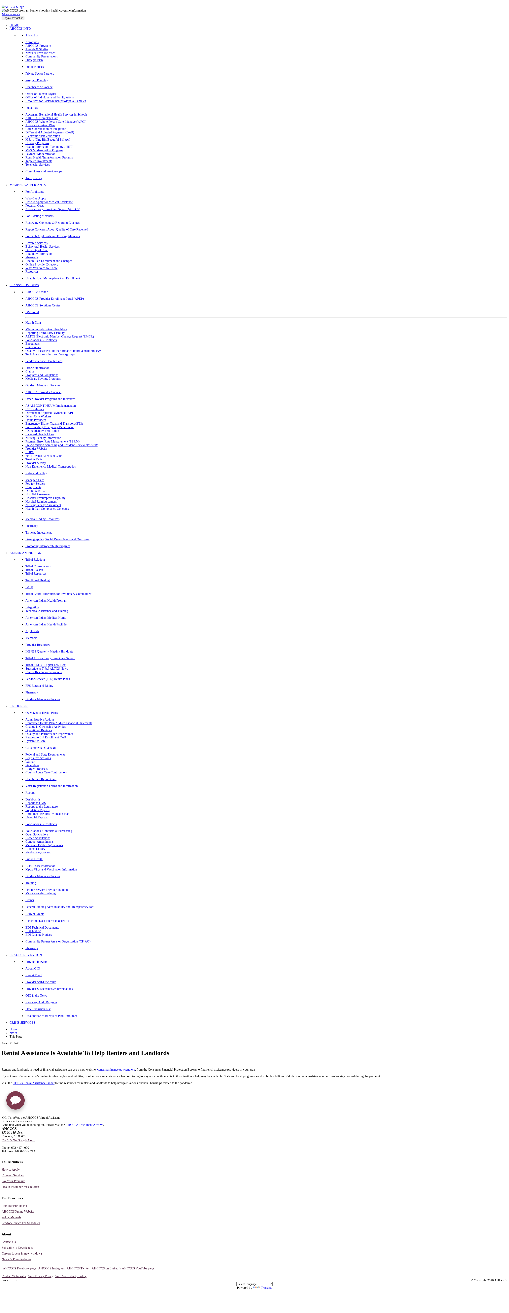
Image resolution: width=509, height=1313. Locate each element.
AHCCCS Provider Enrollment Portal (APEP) (54, 298)
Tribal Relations (35, 559)
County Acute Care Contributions (46, 772)
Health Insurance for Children (20, 1187)
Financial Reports (36, 817)
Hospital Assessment (38, 494)
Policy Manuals (11, 1217)
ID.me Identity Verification (42, 430)
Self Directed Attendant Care (43, 455)
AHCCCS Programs (38, 45)
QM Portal (32, 312)
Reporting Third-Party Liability (45, 333)
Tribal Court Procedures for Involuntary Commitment (58, 593)
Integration (32, 607)
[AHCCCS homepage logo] (13, 7)
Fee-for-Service (35, 483)
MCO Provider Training (40, 893)
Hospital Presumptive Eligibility (45, 498)
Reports (30, 792)
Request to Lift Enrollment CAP (45, 737)
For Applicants (34, 191)
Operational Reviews (38, 730)
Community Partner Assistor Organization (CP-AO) (57, 941)
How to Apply (11, 1169)
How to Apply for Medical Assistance (49, 202)
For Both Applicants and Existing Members (52, 236)
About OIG (32, 968)
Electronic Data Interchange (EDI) (47, 920)
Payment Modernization (40, 154)
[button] (15, 1102)
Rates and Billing (36, 473)
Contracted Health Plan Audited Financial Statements (58, 723)
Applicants (32, 631)
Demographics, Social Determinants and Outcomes (57, 539)
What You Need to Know (41, 268)
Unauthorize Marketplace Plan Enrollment (51, 1015)
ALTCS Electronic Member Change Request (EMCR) (59, 336)
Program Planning (36, 80)
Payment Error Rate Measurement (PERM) (52, 441)
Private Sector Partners (39, 73)
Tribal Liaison (34, 570)
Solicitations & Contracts (41, 340)
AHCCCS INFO (20, 28)
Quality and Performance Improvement (49, 733)
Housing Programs (37, 143)
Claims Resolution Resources (43, 672)
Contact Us (9, 1242)
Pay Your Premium (13, 1181)
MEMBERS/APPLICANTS (28, 185)
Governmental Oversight (40, 747)
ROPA (29, 452)
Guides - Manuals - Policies (42, 385)
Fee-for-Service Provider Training (46, 889)
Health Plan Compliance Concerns (47, 508)
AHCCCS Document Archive (84, 1124)
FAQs (29, 587)
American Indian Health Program (46, 600)
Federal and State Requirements (45, 754)
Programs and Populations (41, 375)
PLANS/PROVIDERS (24, 285)
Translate (266, 1287)
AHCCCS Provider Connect (43, 392)
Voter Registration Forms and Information (51, 786)
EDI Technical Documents (42, 927)
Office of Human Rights (40, 93)
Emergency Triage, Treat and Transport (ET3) (54, 423)
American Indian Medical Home (45, 617)
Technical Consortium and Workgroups (50, 354)
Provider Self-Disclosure (40, 982)
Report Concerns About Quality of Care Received (56, 229)
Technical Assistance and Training (46, 611)
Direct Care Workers (38, 416)
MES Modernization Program (44, 150)
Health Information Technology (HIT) (49, 146)
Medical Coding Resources (42, 519)
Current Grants (34, 914)
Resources (31, 271)
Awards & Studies (36, 49)
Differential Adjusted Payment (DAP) (49, 412)
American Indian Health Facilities (46, 624)
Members (31, 638)
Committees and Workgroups (43, 171)
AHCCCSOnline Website (18, 1211)
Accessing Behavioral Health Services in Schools (56, 114)
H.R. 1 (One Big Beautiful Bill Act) (47, 139)
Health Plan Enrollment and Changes (48, 261)
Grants (29, 900)
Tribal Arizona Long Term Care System (50, 658)
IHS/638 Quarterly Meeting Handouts (49, 651)
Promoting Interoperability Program (47, 546)
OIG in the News (36, 995)
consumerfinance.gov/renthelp (116, 1069)
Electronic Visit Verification (42, 136)
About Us (31, 35)
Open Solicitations (37, 834)
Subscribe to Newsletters (17, 1247)
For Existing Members (39, 216)
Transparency (33, 178)
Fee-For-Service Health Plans (43, 361)
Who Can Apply (35, 198)
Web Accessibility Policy (70, 1276)
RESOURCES (19, 706)
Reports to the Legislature (41, 806)
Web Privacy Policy (40, 1276)
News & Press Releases (40, 52)
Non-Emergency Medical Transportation (50, 466)
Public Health (34, 859)
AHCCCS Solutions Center (42, 305)
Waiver (29, 761)
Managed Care (34, 480)
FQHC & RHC (35, 490)
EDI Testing (33, 931)
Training (30, 883)
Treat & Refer (34, 459)
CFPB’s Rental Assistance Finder (33, 1083)
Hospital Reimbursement (40, 501)
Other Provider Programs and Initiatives (50, 399)
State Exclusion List (38, 1009)
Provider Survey (35, 463)
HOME (14, 25)
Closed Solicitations (37, 838)
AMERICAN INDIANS (25, 552)
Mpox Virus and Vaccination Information (51, 869)
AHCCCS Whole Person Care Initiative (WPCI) (55, 121)
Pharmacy (31, 257)
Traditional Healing (37, 580)
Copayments (33, 487)
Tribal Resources (36, 573)
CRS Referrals (34, 409)
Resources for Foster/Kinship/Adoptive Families (55, 101)
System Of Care (35, 741)
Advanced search (11, 14)
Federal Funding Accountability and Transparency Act (59, 906)
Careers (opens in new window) (22, 1253)
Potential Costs (34, 205)
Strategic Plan (34, 60)
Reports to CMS (35, 803)
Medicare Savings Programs (43, 378)
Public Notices (34, 66)
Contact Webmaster (14, 1276)
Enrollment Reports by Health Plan (47, 813)
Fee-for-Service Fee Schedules (21, 1223)
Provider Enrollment (14, 1205)
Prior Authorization (37, 368)
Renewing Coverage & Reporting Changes (52, 222)
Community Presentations (41, 56)
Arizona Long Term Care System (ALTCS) (52, 209)
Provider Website (36, 448)
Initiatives (31, 107)
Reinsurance (33, 347)
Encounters (32, 343)
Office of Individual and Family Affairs (50, 97)
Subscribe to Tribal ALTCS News (46, 668)
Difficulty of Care (36, 250)
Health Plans (33, 322)
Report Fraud (33, 975)
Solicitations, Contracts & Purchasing (48, 831)
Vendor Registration (38, 852)
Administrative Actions (39, 719)
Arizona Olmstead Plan (40, 125)
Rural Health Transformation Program (49, 157)
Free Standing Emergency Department (49, 427)
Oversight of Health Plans (41, 712)
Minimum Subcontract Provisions (46, 329)
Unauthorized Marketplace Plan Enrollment (52, 278)
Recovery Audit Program (41, 1002)
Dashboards (32, 799)
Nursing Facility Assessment (43, 505)
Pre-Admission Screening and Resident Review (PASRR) (61, 445)
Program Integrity (36, 961)
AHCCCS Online (36, 292)
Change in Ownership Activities (45, 726)
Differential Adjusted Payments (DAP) (49, 132)
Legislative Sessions (38, 758)
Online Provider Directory (41, 264)
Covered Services (36, 243)
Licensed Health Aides (39, 434)
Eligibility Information (39, 253)
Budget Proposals (36, 768)
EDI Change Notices (38, 934)
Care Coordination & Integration (45, 128)
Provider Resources (37, 644)
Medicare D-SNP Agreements (44, 845)
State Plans (32, 765)
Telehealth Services (37, 164)
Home (13, 1029)
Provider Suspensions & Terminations (49, 988)
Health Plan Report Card (40, 779)
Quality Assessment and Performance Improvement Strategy (63, 350)
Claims (29, 371)
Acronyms (32, 42)
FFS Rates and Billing (39, 685)
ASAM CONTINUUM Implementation (50, 405)
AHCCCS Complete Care (41, 118)
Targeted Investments (38, 161)
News (13, 1033)
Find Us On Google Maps (18, 1140)
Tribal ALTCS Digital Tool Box (45, 665)
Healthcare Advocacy (38, 87)
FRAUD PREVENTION (26, 955)
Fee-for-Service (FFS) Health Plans (47, 679)
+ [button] (2, 1117)
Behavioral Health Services (42, 246)
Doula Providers (35, 420)
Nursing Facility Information (43, 438)
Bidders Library (35, 848)
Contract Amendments (39, 841)
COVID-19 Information (40, 866)
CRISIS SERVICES (22, 1022)
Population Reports (37, 810)
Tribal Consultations (38, 566)
